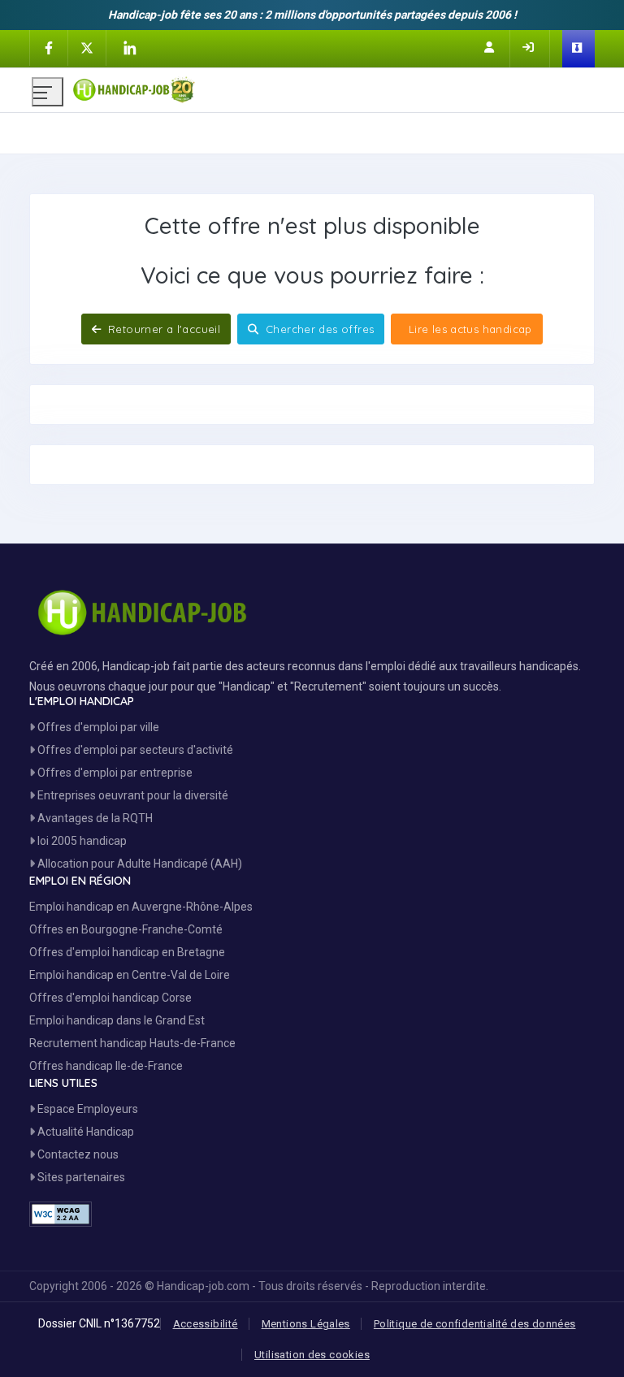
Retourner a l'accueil (163, 329)
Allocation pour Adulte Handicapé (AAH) (138, 863)
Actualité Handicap (84, 1131)
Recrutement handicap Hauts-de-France (132, 1043)
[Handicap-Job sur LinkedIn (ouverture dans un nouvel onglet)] (129, 47)
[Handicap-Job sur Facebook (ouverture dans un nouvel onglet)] (48, 47)
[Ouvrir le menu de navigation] (47, 91)
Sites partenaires (80, 1177)
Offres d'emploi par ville (97, 727)
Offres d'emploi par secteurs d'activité (134, 749)
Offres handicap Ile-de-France (106, 1065)
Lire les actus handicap (468, 329)
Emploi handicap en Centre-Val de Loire (129, 974)
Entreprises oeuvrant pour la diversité (131, 795)
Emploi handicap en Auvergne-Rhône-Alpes (141, 906)
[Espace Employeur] (578, 48)
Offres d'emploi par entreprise (114, 772)
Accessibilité (205, 1324)
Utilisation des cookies (312, 1355)
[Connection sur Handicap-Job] (529, 47)
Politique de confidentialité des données (475, 1324)
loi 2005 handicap (81, 840)
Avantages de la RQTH (94, 818)
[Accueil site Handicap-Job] (332, 86)
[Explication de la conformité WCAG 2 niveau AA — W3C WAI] (60, 1214)
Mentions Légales (306, 1324)
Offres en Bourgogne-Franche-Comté (126, 929)
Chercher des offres (318, 329)
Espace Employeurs (86, 1108)
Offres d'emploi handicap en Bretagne (127, 952)
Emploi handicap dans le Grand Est (117, 1020)
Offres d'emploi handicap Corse (110, 997)
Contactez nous (77, 1154)
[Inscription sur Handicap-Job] (490, 47)
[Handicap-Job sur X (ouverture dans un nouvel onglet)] (86, 47)
